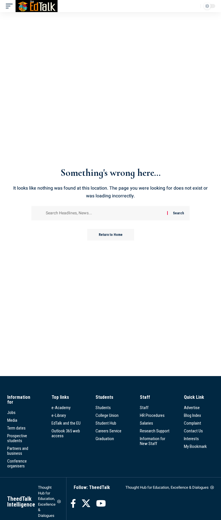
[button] (11, 6)
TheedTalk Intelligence (21, 501)
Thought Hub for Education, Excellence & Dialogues (47, 501)
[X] (86, 503)
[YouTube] (101, 503)
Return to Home (111, 235)
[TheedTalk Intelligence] (37, 6)
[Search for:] (104, 213)
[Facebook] (73, 503)
